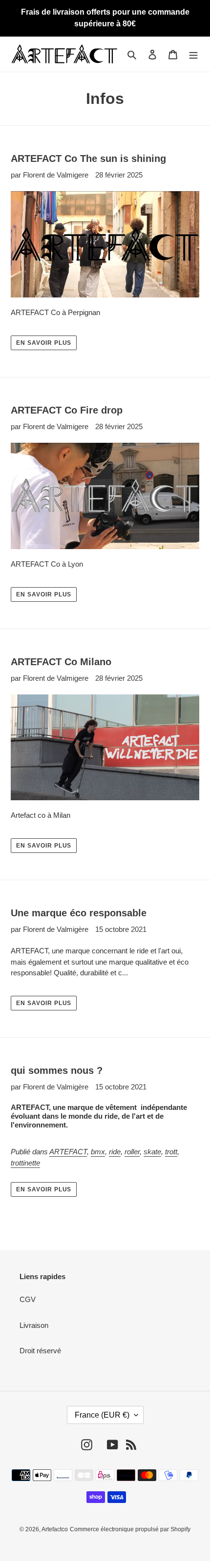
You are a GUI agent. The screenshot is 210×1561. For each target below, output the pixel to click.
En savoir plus (43, 342)
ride (115, 1151)
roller (132, 1151)
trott (171, 1151)
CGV (28, 1299)
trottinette (25, 1163)
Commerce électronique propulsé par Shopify (130, 1529)
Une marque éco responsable (79, 913)
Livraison (34, 1325)
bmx (98, 1151)
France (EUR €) (102, 1415)
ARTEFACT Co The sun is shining (88, 158)
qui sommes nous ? (57, 1070)
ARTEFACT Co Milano (61, 661)
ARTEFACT (68, 1151)
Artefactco (55, 1529)
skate (152, 1151)
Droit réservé (40, 1350)
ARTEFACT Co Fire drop (67, 410)
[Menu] (193, 54)
